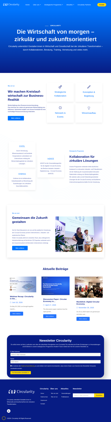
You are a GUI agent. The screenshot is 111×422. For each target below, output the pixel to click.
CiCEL (22, 146)
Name (12, 358)
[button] (4, 418)
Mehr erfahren (15, 118)
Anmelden (99, 395)
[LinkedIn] (8, 411)
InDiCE (51, 159)
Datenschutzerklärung (28, 366)
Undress (22, 174)
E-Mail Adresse (15, 351)
